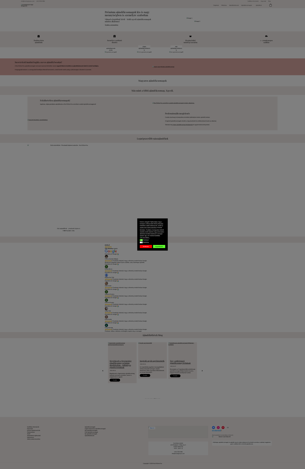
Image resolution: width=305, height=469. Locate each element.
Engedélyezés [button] (159, 246)
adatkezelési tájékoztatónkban (148, 227)
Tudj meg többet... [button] (145, 237)
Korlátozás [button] (146, 246)
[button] (141, 240)
